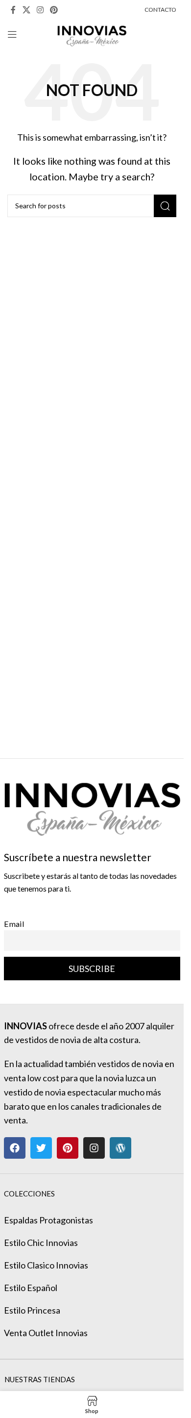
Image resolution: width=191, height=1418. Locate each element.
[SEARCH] (165, 206)
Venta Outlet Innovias (46, 1332)
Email (14, 923)
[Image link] (92, 803)
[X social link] (26, 9)
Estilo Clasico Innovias (46, 1265)
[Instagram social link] (40, 9)
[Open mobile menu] (12, 34)
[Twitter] (41, 1148)
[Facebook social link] (13, 9)
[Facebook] (14, 1148)
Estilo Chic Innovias (41, 1242)
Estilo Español (30, 1287)
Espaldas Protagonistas (48, 1220)
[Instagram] (94, 1148)
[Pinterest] (67, 1148)
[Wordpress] (120, 1148)
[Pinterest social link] (54, 9)
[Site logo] (91, 33)
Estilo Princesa (32, 1310)
